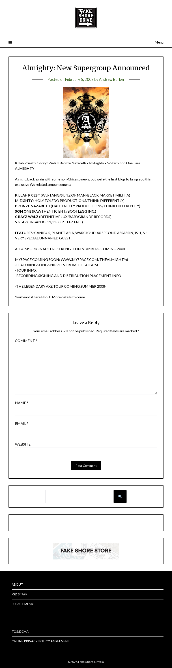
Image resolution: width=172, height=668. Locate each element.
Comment (26, 340)
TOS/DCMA (20, 631)
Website (22, 444)
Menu (159, 42)
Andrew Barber (112, 79)
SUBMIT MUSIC (23, 604)
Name (21, 402)
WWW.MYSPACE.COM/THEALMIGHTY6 (94, 259)
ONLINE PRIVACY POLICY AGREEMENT (41, 641)
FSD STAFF (19, 594)
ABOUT (17, 584)
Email (21, 423)
